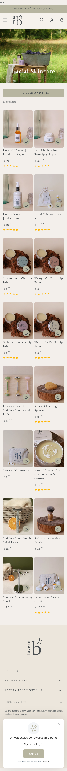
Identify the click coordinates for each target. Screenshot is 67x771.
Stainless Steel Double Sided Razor (17, 540)
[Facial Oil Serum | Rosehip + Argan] (18, 129)
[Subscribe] (62, 702)
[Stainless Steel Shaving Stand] (18, 575)
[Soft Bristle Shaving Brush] (49, 517)
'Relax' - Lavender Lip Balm (17, 344)
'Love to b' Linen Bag (16, 470)
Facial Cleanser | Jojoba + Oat (13, 216)
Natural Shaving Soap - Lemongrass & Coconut (48, 474)
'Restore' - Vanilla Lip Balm (48, 344)
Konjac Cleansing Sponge (45, 408)
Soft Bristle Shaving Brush (47, 540)
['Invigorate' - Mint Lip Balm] (18, 257)
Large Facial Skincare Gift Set (48, 599)
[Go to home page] (17, 20)
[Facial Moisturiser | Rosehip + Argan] (49, 129)
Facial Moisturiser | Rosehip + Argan (47, 152)
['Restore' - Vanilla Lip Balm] (49, 320)
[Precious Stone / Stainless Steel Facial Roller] (18, 384)
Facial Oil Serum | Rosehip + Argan (14, 152)
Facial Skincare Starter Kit (49, 216)
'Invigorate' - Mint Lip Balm (17, 280)
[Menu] (5, 20)
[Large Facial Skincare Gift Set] (49, 575)
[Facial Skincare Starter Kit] (49, 192)
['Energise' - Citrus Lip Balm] (49, 257)
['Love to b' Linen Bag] (18, 449)
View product (26, 397)
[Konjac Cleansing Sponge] (49, 384)
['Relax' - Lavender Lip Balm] (18, 320)
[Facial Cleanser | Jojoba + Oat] (18, 192)
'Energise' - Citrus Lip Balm (48, 280)
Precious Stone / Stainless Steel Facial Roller (16, 410)
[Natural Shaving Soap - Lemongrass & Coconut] (49, 449)
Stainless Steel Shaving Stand (18, 599)
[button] (41, 20)
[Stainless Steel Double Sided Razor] (18, 517)
